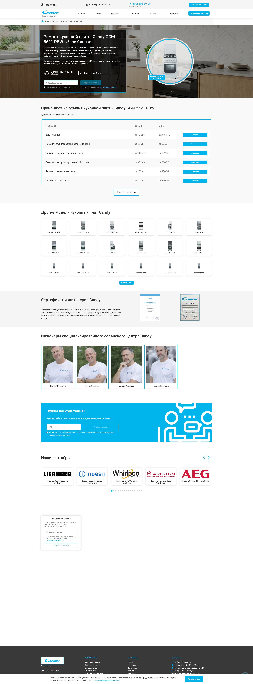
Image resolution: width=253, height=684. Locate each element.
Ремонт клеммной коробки (60, 171)
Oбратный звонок (199, 13)
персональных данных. (107, 87)
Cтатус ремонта (199, 5)
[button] (204, 457)
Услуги (81, 13)
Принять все (194, 679)
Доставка (136, 13)
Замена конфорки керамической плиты (67, 162)
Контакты (174, 13)
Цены (99, 13)
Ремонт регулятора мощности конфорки (68, 144)
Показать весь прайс (126, 192)
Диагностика (53, 134)
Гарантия (115, 13)
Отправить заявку (91, 83)
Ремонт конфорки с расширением (64, 153)
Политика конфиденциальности (106, 680)
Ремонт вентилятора (57, 180)
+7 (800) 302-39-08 (139, 3)
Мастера (153, 13)
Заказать (195, 135)
